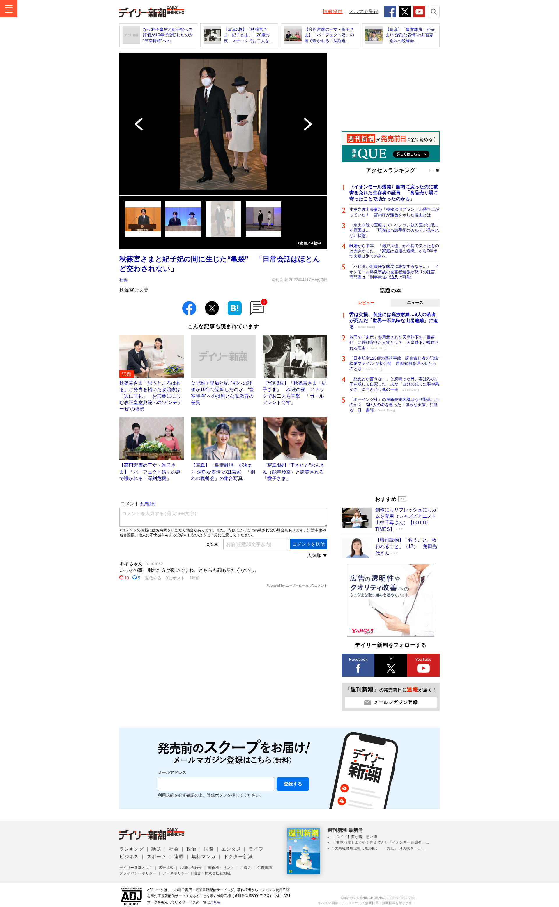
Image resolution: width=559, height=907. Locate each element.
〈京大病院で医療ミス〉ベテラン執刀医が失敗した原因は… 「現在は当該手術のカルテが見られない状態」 (394, 230)
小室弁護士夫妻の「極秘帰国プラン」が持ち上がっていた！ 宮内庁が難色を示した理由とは (394, 212)
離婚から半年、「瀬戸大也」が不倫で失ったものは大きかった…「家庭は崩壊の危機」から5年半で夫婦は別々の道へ (394, 250)
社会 (123, 279)
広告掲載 (166, 868)
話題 (156, 849)
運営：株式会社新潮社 (212, 873)
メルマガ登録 (363, 11)
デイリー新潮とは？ (136, 868)
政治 (191, 849)
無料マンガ (203, 856)
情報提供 (333, 11)
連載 (179, 856)
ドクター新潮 (238, 856)
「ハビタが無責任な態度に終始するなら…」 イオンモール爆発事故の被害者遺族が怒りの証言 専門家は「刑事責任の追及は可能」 (394, 271)
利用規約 (166, 795)
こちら (215, 902)
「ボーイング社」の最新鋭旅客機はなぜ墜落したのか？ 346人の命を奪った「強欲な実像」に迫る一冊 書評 (394, 404)
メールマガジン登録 (396, 702)
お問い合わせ (191, 868)
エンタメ (231, 849)
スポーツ (156, 856)
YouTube (423, 659)
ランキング (131, 849)
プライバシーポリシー (138, 873)
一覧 (436, 170)
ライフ (256, 849)
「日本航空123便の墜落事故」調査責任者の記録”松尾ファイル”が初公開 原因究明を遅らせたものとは (394, 363)
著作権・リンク (221, 868)
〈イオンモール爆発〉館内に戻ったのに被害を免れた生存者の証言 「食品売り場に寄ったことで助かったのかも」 (393, 192)
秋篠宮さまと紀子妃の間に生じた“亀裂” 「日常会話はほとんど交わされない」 (219, 264)
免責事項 (264, 868)
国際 (209, 849)
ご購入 (245, 868)
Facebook (358, 659)
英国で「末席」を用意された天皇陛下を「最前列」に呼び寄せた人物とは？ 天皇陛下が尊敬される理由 (394, 342)
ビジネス (129, 856)
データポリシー (175, 873)
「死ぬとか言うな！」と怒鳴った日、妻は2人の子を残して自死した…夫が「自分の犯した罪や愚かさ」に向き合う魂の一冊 (394, 384)
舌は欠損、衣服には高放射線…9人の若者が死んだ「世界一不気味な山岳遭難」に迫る (393, 320)
